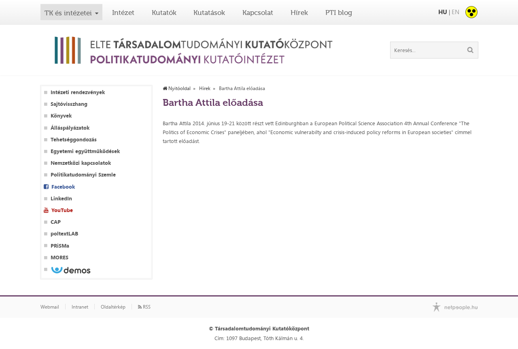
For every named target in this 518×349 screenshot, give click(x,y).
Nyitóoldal (179, 88)
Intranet (80, 307)
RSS (146, 307)
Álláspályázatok (70, 127)
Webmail (49, 307)
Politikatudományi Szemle (83, 174)
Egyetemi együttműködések (85, 151)
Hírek (299, 12)
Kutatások (209, 12)
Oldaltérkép (113, 307)
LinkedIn (61, 198)
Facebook (63, 186)
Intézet (123, 12)
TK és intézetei (68, 13)
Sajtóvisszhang (69, 104)
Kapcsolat (257, 12)
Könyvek (61, 115)
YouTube (62, 210)
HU (442, 12)
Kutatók (164, 12)
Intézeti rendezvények (78, 92)
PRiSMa (60, 245)
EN (455, 12)
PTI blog (338, 12)
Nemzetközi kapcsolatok (81, 163)
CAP (56, 222)
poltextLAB (64, 233)
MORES (59, 257)
